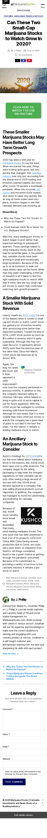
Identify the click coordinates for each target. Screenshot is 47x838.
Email (6, 747)
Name (6, 734)
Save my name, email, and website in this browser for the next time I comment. (23, 772)
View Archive (10, 653)
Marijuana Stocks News (24, 586)
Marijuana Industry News (17, 583)
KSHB (30, 581)
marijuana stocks (12, 163)
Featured (8, 16)
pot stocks (11, 589)
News (38, 586)
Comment (8, 709)
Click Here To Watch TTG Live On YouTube (23, 110)
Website (6, 759)
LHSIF (36, 581)
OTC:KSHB (33, 456)
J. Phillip (17, 50)
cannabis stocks (19, 581)
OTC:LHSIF (30, 315)
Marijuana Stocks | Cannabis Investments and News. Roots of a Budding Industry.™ (21, 803)
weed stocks (22, 589)
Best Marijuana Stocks (16, 578)
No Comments (25, 55)
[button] (17, 60)
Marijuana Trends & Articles (28, 16)
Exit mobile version (23, 815)
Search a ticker (23, 10)
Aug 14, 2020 (33, 50)
